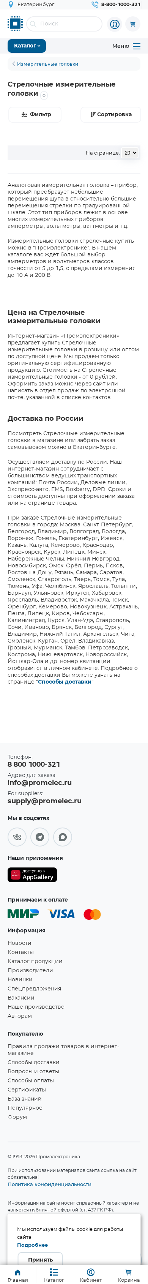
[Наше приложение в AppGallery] (32, 876)
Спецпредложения (34, 989)
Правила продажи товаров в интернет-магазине (63, 1050)
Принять (40, 1260)
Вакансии (21, 998)
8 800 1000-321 (34, 764)
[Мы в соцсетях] (17, 837)
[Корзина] (132, 24)
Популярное (25, 1108)
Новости (19, 943)
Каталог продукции (35, 961)
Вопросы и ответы (33, 1071)
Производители (30, 970)
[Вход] (114, 24)
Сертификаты (27, 1090)
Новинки (20, 979)
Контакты (21, 952)
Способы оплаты (31, 1080)
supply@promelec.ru (45, 801)
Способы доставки (64, 682)
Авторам (20, 1016)
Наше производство (36, 1007)
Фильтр (40, 114)
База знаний (25, 1099)
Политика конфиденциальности (49, 1184)
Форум (17, 1117)
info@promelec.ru (40, 783)
